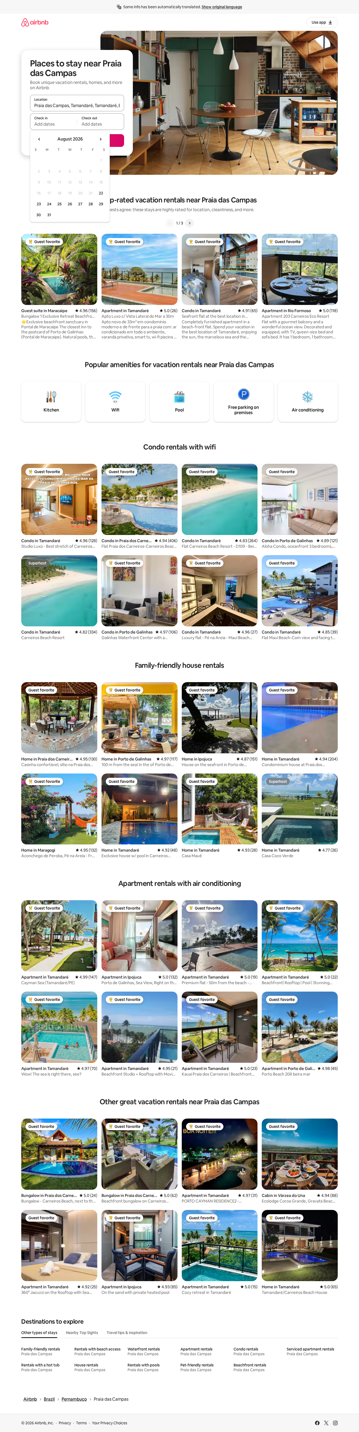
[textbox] (53, 124)
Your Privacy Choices (109, 1423)
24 (49, 204)
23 (39, 204)
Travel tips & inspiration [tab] (127, 1332)
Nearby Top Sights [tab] (82, 1332)
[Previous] (170, 223)
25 (59, 204)
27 (80, 204)
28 (90, 204)
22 (101, 193)
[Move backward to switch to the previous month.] (39, 139)
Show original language (222, 7)
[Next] (189, 223)
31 (49, 215)
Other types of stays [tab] (39, 1332)
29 (101, 204)
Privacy (65, 1423)
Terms (81, 1423)
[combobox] (77, 105)
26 (70, 204)
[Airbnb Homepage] (34, 22)
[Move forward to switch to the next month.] (100, 139)
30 (38, 215)
